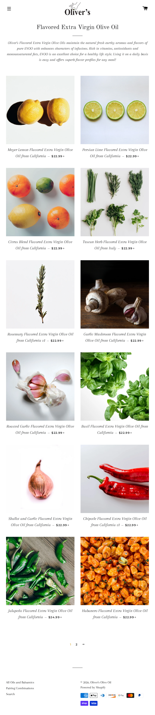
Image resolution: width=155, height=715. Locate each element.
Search (10, 694)
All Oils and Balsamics (20, 682)
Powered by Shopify (93, 687)
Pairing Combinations (20, 688)
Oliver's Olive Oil (100, 682)
